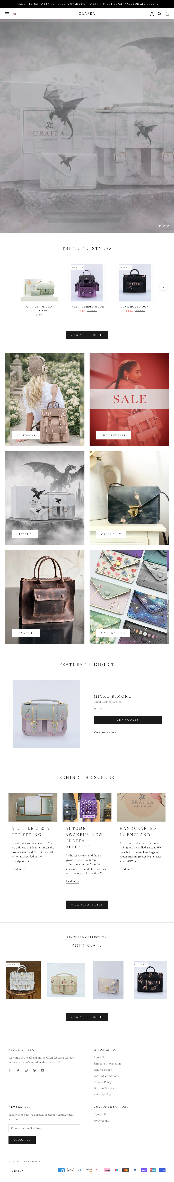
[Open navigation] (7, 13)
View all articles (87, 904)
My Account (101, 1120)
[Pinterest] (34, 1070)
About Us (99, 1057)
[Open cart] (167, 13)
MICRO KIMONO (113, 696)
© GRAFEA (16, 1170)
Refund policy (102, 1094)
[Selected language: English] (15, 14)
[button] (15, 14)
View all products (87, 334)
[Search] (159, 13)
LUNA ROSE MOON (135, 306)
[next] (163, 286)
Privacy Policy (103, 1082)
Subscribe (22, 1139)
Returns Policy (103, 1069)
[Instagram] (26, 1070)
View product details (106, 732)
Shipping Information (107, 1063)
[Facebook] (9, 1070)
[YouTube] (42, 1070)
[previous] (10, 286)
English (30, 1161)
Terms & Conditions (106, 1075)
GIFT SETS (87, 216)
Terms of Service (104, 1088)
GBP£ (12, 1161)
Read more (18, 869)
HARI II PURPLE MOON (87, 306)
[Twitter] (18, 1070)
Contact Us (100, 1114)
